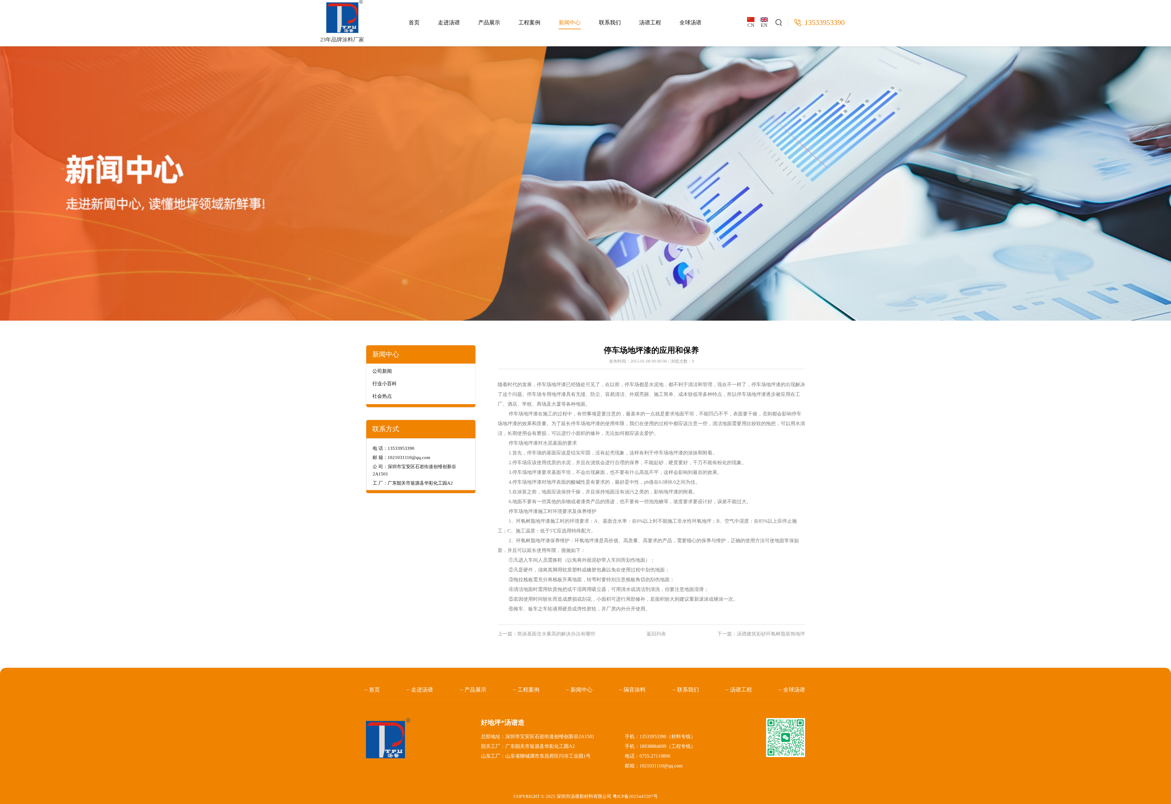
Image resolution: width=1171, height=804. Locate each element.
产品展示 (489, 23)
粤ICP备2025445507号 (635, 796)
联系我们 (610, 23)
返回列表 (656, 633)
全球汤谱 (690, 23)
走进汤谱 (449, 23)
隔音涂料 (635, 690)
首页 (414, 23)
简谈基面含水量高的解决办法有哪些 (556, 633)
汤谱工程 (650, 23)
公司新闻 (382, 371)
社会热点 (382, 396)
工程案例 (529, 23)
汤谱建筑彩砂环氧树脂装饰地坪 (771, 633)
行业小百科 (384, 383)
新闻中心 (570, 23)
